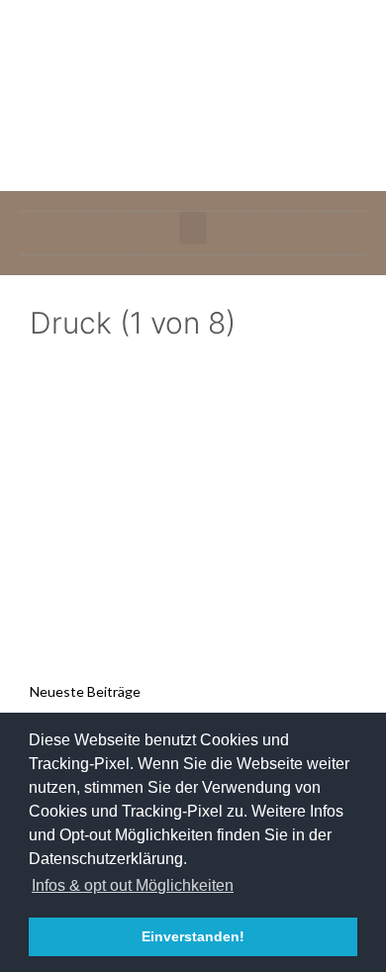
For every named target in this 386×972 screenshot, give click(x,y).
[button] (193, 228)
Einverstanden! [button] (193, 936)
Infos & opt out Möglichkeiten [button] (133, 885)
